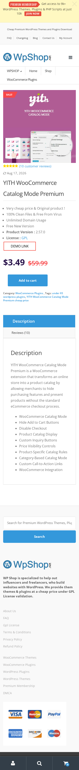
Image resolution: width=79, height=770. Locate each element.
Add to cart (28, 280)
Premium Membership (19, 686)
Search (39, 536)
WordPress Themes (16, 679)
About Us (9, 611)
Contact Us (48, 38)
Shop (48, 71)
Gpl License (11, 625)
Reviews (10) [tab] (21, 332)
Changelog (22, 38)
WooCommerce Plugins (29, 293)
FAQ (9, 38)
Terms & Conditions (17, 632)
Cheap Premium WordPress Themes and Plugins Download (39, 29)
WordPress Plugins (16, 672)
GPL (24, 238)
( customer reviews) (35, 166)
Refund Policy (12, 646)
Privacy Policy (12, 639)
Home (33, 71)
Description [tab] (24, 321)
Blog (35, 38)
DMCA (7, 693)
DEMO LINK (20, 246)
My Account (65, 38)
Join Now (32, 13)
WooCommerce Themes (19, 657)
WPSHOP (13, 71)
